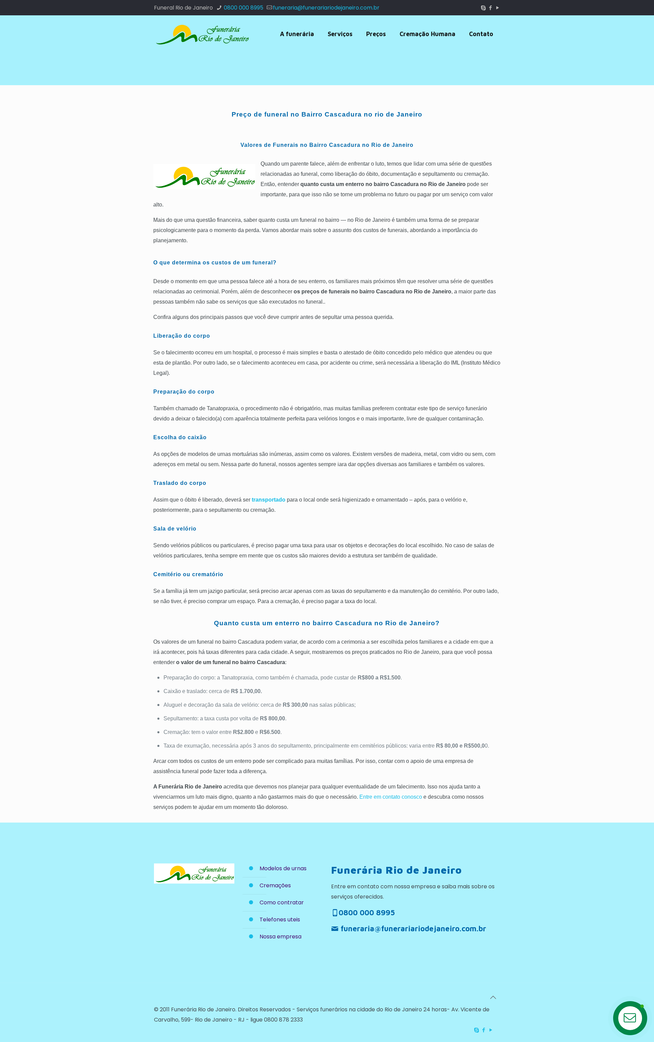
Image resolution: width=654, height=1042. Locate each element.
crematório (207, 574)
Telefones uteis (280, 919)
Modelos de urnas (283, 868)
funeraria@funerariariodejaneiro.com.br (326, 8)
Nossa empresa (280, 936)
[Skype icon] (483, 7)
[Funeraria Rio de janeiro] (201, 34)
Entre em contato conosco (390, 797)
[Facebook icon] (490, 7)
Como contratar (282, 902)
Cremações (275, 885)
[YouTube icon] (497, 7)
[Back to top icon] (493, 997)
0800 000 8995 (242, 8)
